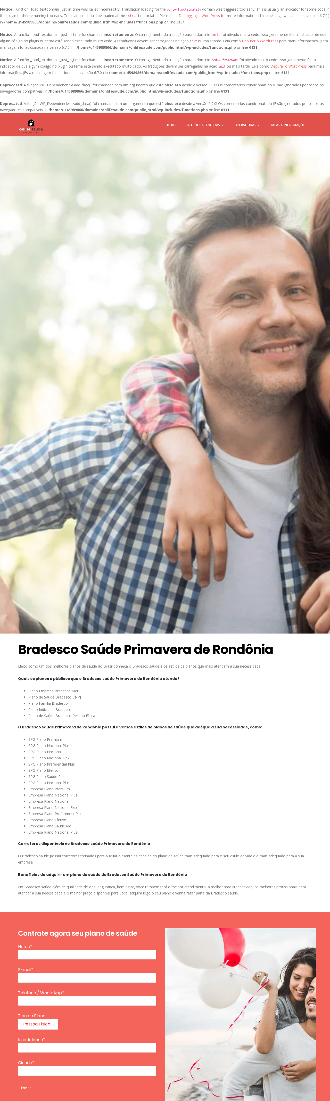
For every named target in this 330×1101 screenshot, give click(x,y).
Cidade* (26, 1063)
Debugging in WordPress (199, 15)
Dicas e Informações (289, 125)
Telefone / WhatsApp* (41, 993)
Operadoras (245, 125)
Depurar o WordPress (260, 40)
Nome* (25, 947)
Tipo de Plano (31, 1016)
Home (171, 125)
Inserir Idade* (31, 1040)
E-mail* (25, 970)
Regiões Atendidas (203, 125)
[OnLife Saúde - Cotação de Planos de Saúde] (31, 126)
